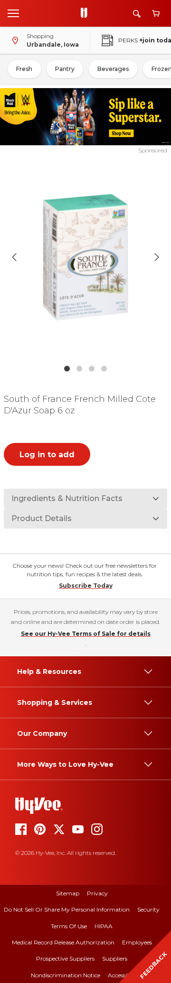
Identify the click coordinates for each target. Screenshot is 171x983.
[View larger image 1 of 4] (85, 257)
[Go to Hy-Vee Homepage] (86, 13)
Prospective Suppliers (65, 958)
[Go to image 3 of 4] (92, 368)
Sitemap (67, 893)
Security (148, 909)
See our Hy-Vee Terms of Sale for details (86, 633)
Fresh (24, 68)
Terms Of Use (69, 926)
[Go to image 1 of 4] (67, 368)
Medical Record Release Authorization (63, 942)
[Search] (136, 13)
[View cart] (155, 13)
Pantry (65, 68)
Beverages (113, 68)
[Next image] (156, 257)
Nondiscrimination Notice (65, 975)
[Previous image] (14, 257)
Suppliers (114, 958)
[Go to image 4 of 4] (104, 368)
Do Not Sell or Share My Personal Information (67, 909)
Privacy (97, 893)
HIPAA (104, 926)
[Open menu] (13, 13)
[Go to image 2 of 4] (79, 368)
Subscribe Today (86, 585)
